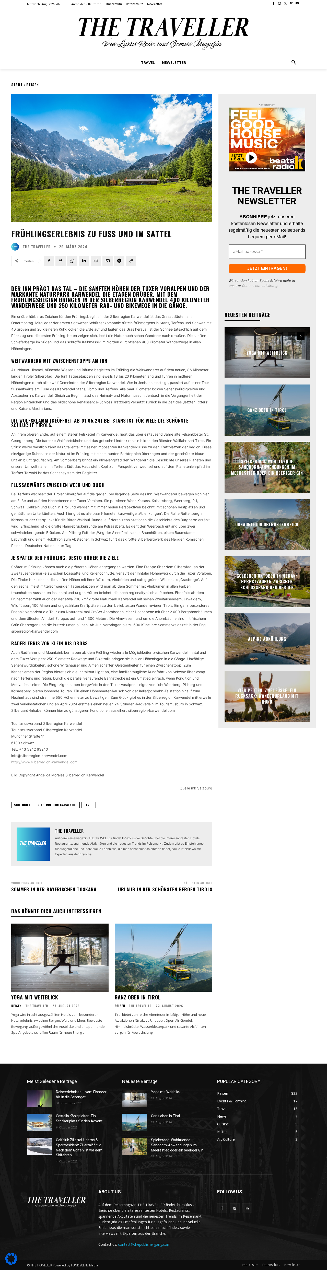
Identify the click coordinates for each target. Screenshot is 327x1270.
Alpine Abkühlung (267, 639)
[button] (294, 62)
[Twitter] (285, 4)
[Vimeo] (291, 4)
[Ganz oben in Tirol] (163, 958)
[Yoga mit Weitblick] (60, 958)
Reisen (32, 84)
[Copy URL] (131, 261)
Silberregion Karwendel (57, 805)
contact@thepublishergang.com (144, 1244)
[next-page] (301, 336)
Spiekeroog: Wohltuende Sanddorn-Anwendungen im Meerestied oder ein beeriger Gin (267, 467)
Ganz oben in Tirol (138, 997)
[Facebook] (274, 4)
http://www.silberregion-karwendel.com (44, 762)
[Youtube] (297, 4)
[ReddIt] (96, 261)
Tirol (88, 805)
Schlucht (22, 805)
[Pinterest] (60, 261)
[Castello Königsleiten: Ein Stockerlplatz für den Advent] (39, 1122)
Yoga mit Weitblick (34, 997)
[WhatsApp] (72, 261)
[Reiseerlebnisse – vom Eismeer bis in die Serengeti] (39, 1098)
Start (17, 84)
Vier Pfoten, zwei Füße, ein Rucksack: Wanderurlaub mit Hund (267, 696)
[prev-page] (291, 336)
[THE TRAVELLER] (16, 247)
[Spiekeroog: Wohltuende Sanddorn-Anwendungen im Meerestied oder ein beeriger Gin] (134, 1146)
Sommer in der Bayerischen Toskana (54, 889)
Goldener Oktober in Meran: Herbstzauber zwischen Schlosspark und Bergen (267, 582)
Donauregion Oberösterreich (267, 524)
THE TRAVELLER (37, 247)
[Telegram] (119, 261)
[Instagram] (280, 4)
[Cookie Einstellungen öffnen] (11, 1263)
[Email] (107, 261)
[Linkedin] (84, 261)
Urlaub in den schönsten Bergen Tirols (165, 889)
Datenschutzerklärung (259, 286)
